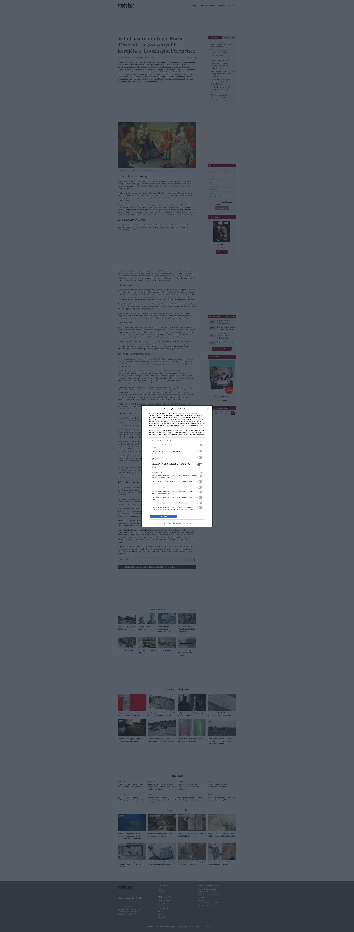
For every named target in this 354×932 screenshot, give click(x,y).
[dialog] (177, 466)
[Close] (209, 409)
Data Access (177, 523)
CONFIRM (163, 516)
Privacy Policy (187, 523)
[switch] (199, 445)
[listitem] (177, 441)
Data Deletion (167, 523)
